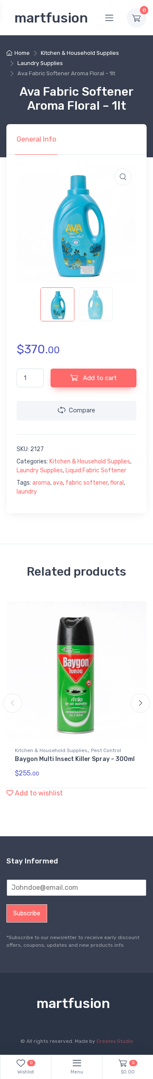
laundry (27, 491)
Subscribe (26, 913)
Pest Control (106, 750)
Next (140, 703)
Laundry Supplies (40, 63)
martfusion (51, 18)
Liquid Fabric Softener (95, 470)
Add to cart (99, 378)
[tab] (36, 139)
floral (117, 482)
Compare (82, 410)
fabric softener (86, 482)
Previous (12, 703)
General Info (36, 139)
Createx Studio (114, 1041)
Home (22, 53)
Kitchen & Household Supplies (80, 53)
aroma (41, 482)
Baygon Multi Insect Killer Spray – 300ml (75, 759)
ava (58, 482)
